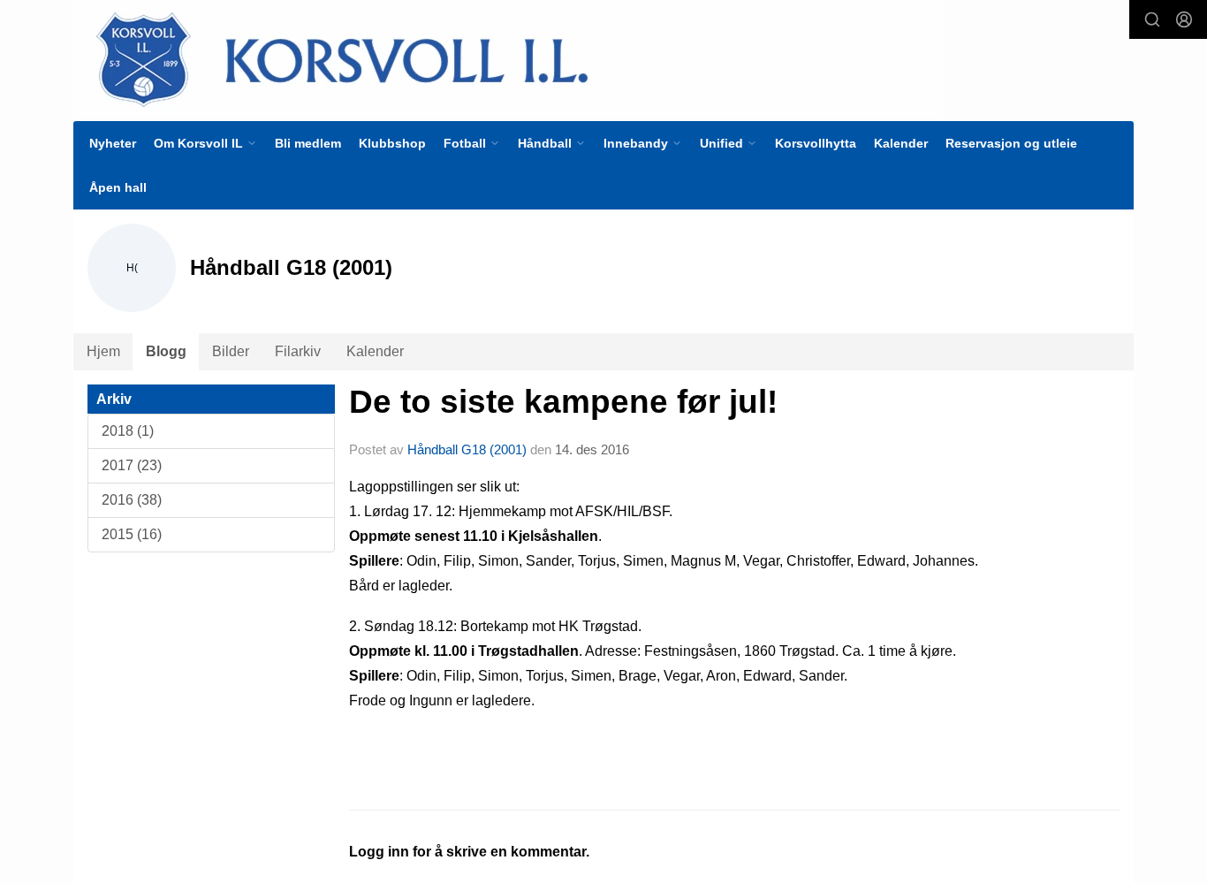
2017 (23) (132, 465)
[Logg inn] (1184, 19)
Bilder (230, 351)
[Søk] (1152, 19)
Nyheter (112, 143)
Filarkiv (298, 351)
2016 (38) (132, 499)
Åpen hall (118, 187)
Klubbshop (392, 143)
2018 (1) (128, 430)
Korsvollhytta (815, 143)
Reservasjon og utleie (1011, 143)
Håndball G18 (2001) (467, 449)
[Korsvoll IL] (508, 59)
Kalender (901, 143)
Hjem (103, 351)
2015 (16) (132, 534)
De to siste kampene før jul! (563, 402)
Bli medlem (308, 143)
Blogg (166, 351)
